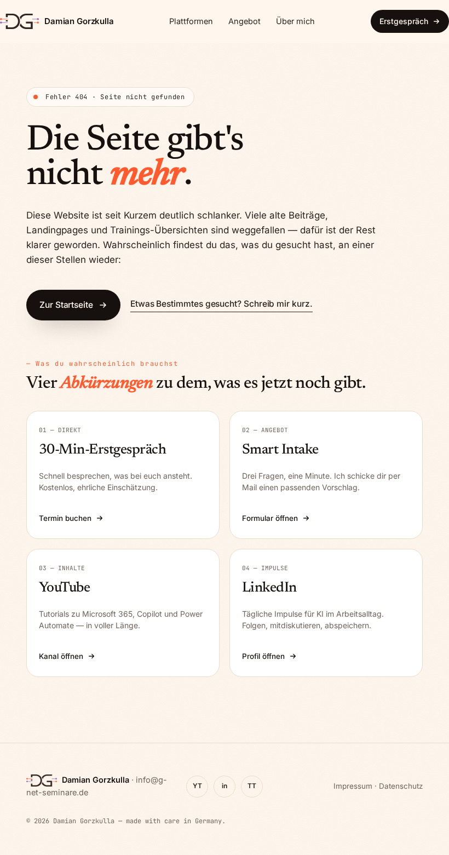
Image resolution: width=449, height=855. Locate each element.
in (224, 786)
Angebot (244, 21)
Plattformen (191, 21)
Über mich (295, 21)
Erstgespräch (403, 21)
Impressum (352, 786)
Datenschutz (401, 786)
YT (197, 786)
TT (251, 786)
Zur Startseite (66, 305)
